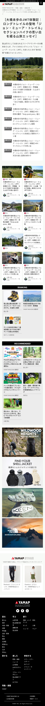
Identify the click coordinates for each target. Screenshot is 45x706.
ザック (25, 625)
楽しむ (15, 655)
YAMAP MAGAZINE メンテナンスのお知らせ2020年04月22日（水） (22, 1)
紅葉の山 (5, 644)
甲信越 (4, 631)
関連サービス (34, 699)
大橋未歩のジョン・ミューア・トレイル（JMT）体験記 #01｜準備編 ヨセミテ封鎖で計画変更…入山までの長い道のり (26, 88)
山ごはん (15, 682)
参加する (27, 655)
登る (4, 616)
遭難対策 (15, 628)
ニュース (15, 662)
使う (25, 616)
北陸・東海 (5, 633)
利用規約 (32, 696)
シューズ (25, 629)
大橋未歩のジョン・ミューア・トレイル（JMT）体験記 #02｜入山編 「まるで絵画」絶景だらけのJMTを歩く (26, 100)
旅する (4, 655)
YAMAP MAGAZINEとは (13, 696)
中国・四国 (5, 625)
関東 (3, 639)
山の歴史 (15, 665)
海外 (3, 623)
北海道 (4, 641)
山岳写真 (15, 620)
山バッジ (27, 664)
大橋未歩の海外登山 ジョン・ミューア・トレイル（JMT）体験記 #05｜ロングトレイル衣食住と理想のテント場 (26, 132)
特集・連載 (6, 685)
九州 (3, 650)
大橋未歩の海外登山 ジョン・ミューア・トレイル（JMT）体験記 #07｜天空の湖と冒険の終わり (26, 153)
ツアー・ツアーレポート (28, 660)
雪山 (3, 636)
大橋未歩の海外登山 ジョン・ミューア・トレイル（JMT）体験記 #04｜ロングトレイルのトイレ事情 (26, 121)
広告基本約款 (10, 699)
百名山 (4, 652)
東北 (3, 647)
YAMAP (4, 689)
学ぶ (14, 616)
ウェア (34, 629)
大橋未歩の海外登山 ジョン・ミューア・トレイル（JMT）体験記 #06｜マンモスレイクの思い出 (26, 143)
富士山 (4, 620)
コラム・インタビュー (17, 673)
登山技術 (15, 630)
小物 (33, 625)
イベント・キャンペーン (28, 668)
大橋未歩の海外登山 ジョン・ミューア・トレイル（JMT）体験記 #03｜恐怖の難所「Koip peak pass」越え (26, 111)
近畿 (3, 628)
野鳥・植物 (16, 659)
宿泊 (33, 620)
